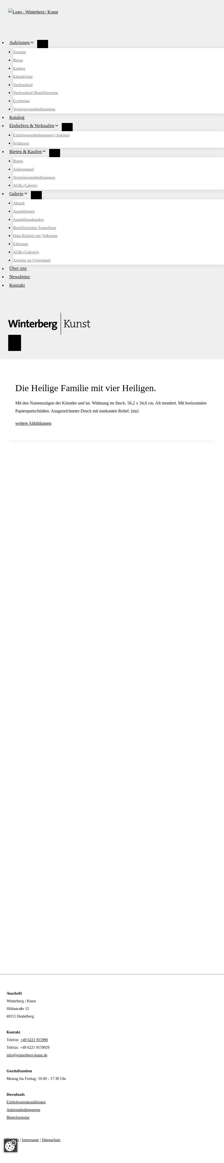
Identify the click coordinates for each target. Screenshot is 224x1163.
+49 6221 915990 (34, 1040)
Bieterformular (18, 1117)
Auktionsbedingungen (23, 1110)
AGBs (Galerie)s (26, 252)
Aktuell (19, 203)
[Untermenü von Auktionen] (42, 44)
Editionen (20, 244)
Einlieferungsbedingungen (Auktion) (41, 135)
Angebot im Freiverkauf (32, 260)
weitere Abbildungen (33, 423)
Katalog (19, 68)
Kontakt (17, 285)
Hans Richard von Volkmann (35, 236)
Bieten (18, 60)
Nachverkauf (23, 85)
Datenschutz (51, 1140)
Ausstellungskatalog (28, 220)
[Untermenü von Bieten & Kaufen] (54, 153)
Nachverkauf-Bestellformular (35, 93)
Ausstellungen (24, 211)
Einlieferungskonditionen (26, 1102)
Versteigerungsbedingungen (34, 109)
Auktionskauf (23, 169)
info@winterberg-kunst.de (27, 1055)
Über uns (18, 268)
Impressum (30, 1140)
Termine (19, 52)
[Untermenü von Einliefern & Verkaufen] (67, 127)
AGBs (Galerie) (25, 185)
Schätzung (21, 143)
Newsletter (19, 276)
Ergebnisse (21, 101)
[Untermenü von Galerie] (36, 195)
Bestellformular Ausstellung (34, 228)
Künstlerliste (23, 77)
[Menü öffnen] (14, 343)
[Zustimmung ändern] (10, 1145)
